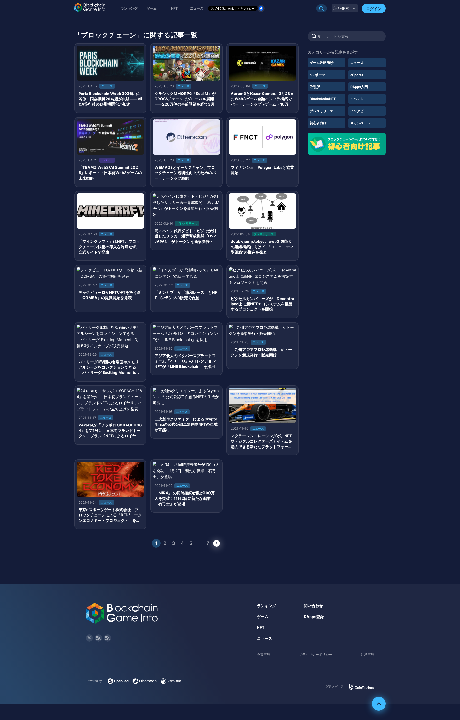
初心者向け (318, 123)
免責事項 (263, 654)
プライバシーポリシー (315, 654)
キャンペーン (360, 123)
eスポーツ (317, 75)
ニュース (357, 62)
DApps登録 (314, 616)
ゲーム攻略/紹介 (322, 62)
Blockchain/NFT (323, 99)
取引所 (315, 87)
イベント (357, 99)
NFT (174, 8)
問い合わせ (313, 605)
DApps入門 (359, 87)
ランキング (129, 8)
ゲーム (152, 8)
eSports (356, 75)
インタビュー (360, 111)
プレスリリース (321, 111)
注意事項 (367, 654)
